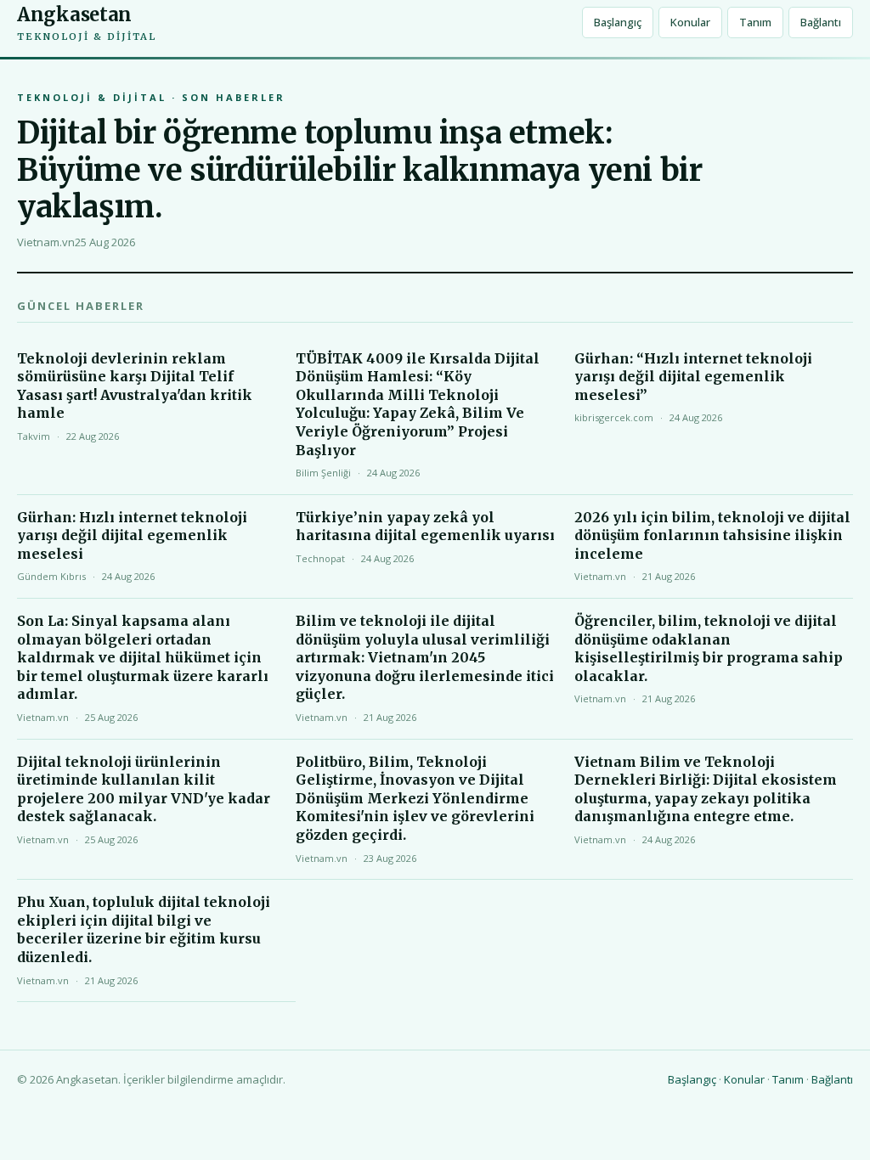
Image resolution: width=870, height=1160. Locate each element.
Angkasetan (86, 22)
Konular (690, 22)
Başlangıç (617, 22)
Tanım (755, 22)
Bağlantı (820, 22)
